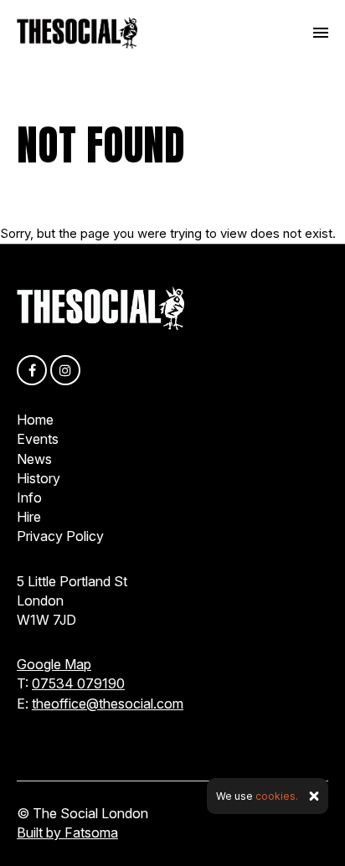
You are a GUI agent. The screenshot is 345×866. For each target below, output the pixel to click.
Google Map (54, 664)
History (38, 478)
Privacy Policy (60, 536)
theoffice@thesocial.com (107, 703)
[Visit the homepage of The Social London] (77, 32)
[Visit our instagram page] (65, 371)
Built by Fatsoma (67, 832)
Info (29, 497)
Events (38, 438)
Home (35, 419)
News (34, 459)
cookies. (276, 796)
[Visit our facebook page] (32, 371)
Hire (29, 516)
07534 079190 (78, 683)
